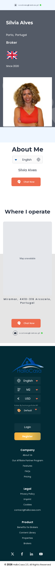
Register (27, 436)
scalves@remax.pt (28, 5)
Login (27, 427)
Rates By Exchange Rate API (26, 405)
